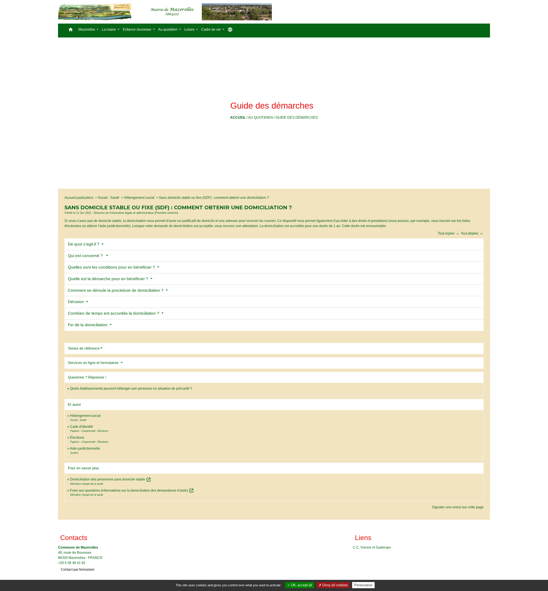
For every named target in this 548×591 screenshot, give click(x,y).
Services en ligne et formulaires (94, 363)
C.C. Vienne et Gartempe (372, 547)
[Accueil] (165, 11)
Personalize (363, 585)
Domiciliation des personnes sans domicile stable (110, 479)
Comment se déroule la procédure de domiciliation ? (116, 290)
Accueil (238, 117)
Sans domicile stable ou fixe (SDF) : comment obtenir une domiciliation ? (214, 197)
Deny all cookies (335, 585)
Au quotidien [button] (168, 29)
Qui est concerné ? (86, 255)
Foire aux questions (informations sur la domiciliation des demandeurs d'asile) (132, 490)
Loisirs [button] (189, 29)
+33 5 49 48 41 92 (71, 563)
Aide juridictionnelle (85, 448)
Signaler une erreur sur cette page (458, 507)
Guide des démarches (296, 117)
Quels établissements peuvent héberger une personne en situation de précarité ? (131, 388)
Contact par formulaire (77, 569)
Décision (76, 301)
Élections (77, 437)
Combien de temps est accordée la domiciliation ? (114, 313)
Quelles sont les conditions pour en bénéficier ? (112, 267)
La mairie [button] (109, 29)
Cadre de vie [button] (211, 29)
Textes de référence (84, 348)
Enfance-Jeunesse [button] (137, 29)
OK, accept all (301, 585)
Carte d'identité (81, 426)
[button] (71, 30)
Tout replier (449, 233)
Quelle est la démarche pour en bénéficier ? (108, 279)
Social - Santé (109, 197)
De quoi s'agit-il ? (84, 244)
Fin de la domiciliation (88, 325)
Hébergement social (139, 197)
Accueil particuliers (79, 197)
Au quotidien (260, 117)
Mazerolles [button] (87, 29)
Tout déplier (472, 233)
